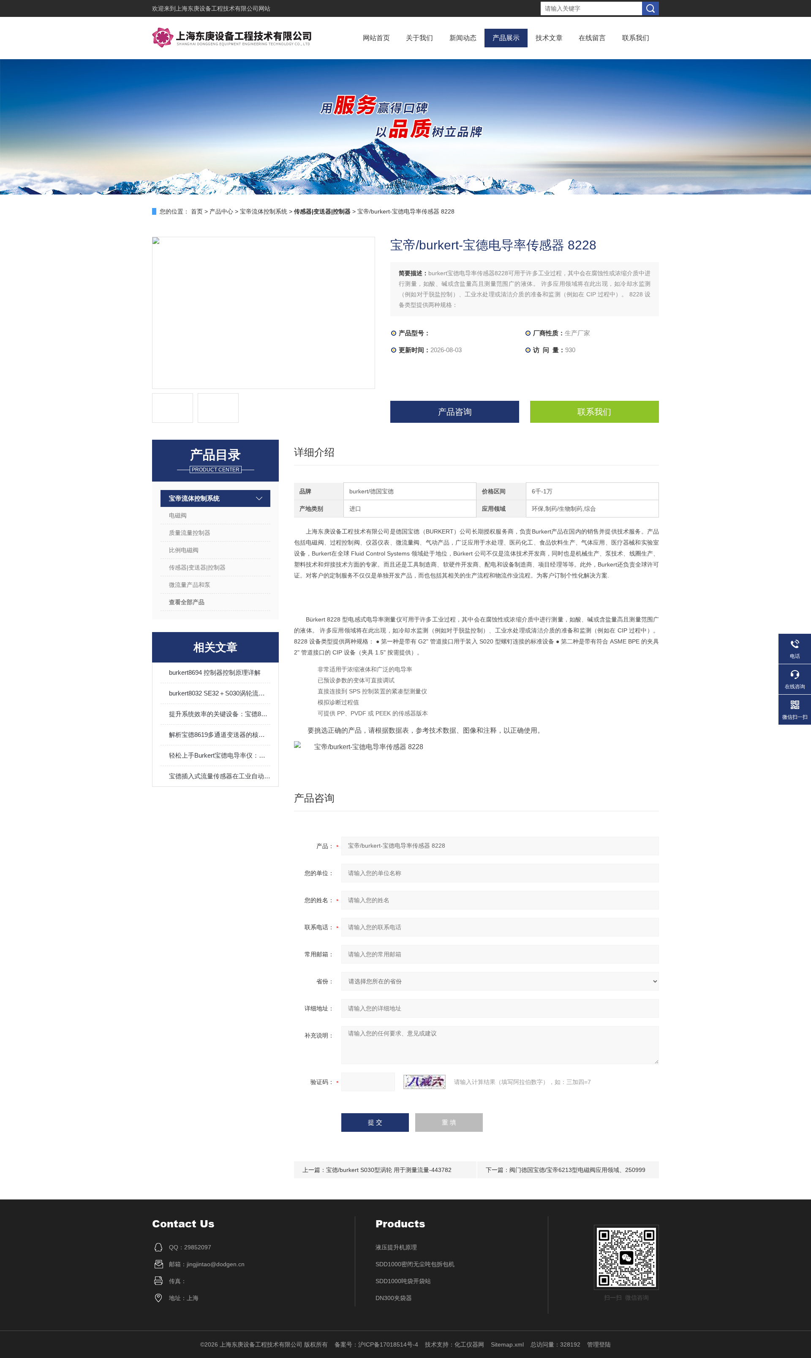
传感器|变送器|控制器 (197, 567)
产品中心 (221, 211)
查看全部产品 (186, 602)
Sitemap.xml (507, 1344)
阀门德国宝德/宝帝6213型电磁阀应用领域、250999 (577, 1169)
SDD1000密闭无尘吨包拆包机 (415, 1264)
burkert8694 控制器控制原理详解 (215, 672)
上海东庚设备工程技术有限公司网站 (223, 8)
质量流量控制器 (189, 532)
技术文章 (549, 37)
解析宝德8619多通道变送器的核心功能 (219, 734)
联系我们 (635, 37)
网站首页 (376, 37)
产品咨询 (455, 411)
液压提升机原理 (396, 1247)
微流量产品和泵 (189, 584)
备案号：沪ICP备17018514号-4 (376, 1344)
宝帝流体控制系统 (263, 211)
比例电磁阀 (184, 550)
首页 (197, 211)
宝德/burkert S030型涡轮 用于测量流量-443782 (389, 1169)
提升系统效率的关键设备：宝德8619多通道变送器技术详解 (219, 713)
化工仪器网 (469, 1344)
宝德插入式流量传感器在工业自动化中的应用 (219, 776)
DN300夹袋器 (394, 1298)
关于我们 (419, 37)
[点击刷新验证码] (424, 1082)
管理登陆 (599, 1344)
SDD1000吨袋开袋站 (403, 1281)
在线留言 (592, 37)
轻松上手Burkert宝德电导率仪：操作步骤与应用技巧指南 (219, 755)
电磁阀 (178, 515)
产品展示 (506, 37)
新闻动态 (462, 37)
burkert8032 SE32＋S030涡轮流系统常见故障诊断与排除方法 (219, 693)
